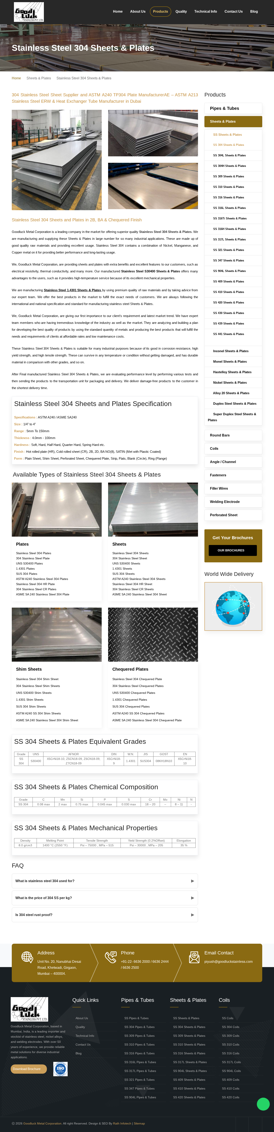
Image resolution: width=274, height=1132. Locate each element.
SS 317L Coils (231, 1062)
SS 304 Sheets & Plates (228, 144)
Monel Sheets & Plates (229, 361)
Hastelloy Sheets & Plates (232, 372)
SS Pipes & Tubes (136, 1018)
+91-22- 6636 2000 (135, 961)
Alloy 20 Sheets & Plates (230, 393)
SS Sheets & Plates (227, 134)
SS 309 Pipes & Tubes (139, 1035)
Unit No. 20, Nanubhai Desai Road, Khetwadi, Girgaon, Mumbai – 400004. (59, 967)
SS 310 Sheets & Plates (228, 187)
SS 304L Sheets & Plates (229, 155)
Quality (181, 11)
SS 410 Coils (230, 1088)
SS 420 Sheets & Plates (228, 302)
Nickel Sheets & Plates (229, 382)
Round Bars (220, 435)
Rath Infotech (122, 1123)
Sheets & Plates (223, 121)
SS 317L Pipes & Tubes (140, 1071)
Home (118, 11)
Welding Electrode (225, 502)
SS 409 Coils (230, 1079)
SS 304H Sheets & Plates (229, 166)
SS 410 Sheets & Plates (228, 292)
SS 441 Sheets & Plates (228, 334)
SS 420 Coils (230, 1097)
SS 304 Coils (230, 1027)
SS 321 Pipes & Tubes (139, 1079)
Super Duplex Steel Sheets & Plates (232, 417)
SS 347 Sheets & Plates (228, 260)
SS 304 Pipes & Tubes (139, 1027)
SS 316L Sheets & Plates (229, 208)
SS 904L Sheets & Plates (229, 271)
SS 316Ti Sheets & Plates (229, 218)
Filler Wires (219, 488)
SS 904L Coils (231, 1071)
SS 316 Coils (230, 1053)
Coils (214, 448)
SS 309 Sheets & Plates (228, 176)
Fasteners (218, 475)
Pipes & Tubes (224, 108)
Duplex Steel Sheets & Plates (234, 403)
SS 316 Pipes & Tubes (139, 1053)
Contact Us (234, 11)
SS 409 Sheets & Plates (228, 281)
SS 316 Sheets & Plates (228, 197)
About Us (138, 11)
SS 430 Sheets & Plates (228, 313)
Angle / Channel (223, 462)
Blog (254, 11)
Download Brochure (26, 1069)
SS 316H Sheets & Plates (229, 229)
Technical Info (205, 11)
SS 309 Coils (230, 1035)
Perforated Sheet (223, 515)
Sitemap (139, 1123)
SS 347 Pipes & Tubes (139, 1088)
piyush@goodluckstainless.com (228, 961)
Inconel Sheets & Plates (230, 351)
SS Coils (227, 1018)
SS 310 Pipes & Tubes (139, 1044)
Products (160, 11)
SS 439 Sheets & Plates (228, 323)
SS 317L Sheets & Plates (229, 239)
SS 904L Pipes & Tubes (140, 1097)
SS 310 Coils (230, 1044)
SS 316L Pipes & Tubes (140, 1062)
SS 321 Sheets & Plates (228, 250)
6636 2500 (131, 967)
